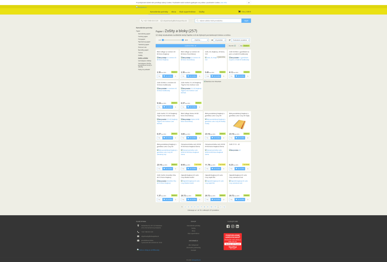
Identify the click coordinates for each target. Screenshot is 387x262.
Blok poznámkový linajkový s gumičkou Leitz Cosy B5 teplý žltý (239, 115)
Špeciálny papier (143, 50)
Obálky (140, 55)
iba (244, 46)
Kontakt (193, 250)
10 (211, 207)
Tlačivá (140, 53)
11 (215, 207)
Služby (201, 11)
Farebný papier (143, 36)
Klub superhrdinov (187, 11)
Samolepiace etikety (144, 61)
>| (224, 207)
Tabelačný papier (143, 44)
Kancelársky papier (144, 34)
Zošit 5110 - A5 (234, 144)
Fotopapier (141, 39)
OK (249, 3)
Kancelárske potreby (159, 11)
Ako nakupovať (193, 245)
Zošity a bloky (143, 58)
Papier (138, 31)
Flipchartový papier (144, 42)
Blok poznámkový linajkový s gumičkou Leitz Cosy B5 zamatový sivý (166, 146)
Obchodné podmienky (193, 247)
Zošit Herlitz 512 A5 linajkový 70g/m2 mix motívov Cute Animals (191, 85)
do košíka (168, 76)
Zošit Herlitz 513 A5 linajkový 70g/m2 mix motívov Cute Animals (167, 115)
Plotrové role (142, 47)
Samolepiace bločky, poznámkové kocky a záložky (145, 65)
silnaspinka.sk (196, 260)
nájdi (246, 20)
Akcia (173, 11)
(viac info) (224, 3)
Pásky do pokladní (144, 69)
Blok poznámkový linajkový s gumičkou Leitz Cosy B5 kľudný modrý (215, 115)
